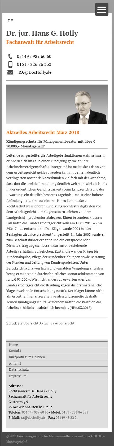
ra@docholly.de (33, 417)
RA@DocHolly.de (35, 72)
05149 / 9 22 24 (67, 417)
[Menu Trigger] (101, 9)
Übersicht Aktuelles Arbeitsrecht (48, 323)
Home (13, 344)
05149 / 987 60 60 (34, 56)
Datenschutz (19, 369)
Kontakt (15, 350)
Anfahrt (15, 363)
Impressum (17, 375)
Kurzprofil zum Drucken (27, 357)
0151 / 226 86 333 (34, 64)
